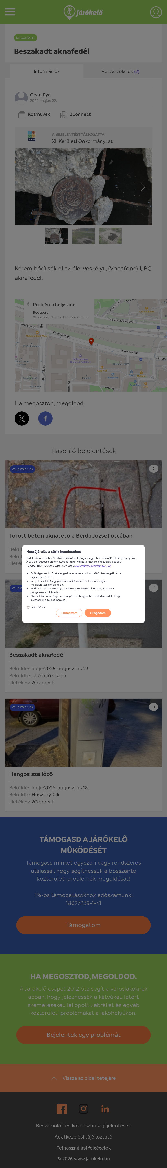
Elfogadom (98, 613)
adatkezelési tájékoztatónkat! (93, 565)
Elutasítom (69, 613)
